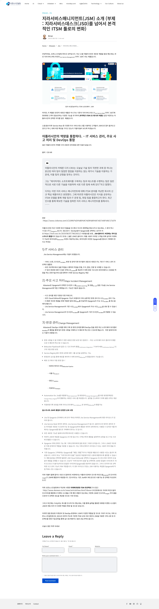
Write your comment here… (51, 556)
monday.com (71, 4)
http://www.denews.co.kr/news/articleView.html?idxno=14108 (70, 490)
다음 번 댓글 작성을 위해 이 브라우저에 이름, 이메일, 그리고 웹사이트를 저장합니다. (63, 575)
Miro (61, 4)
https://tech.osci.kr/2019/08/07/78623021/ (62, 233)
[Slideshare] (141, 604)
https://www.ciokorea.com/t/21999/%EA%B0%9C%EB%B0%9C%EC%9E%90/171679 (79, 220)
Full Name (45, 546)
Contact (36, 604)
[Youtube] (130, 604)
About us (120, 4)
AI (33, 4)
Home (27, 4)
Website (97, 546)
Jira (59, 46)
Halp (56, 503)
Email (71, 546)
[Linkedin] (134, 604)
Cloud (40, 4)
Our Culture (109, 4)
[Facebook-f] (127, 604)
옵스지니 (50, 230)
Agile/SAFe (83, 4)
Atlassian (50, 4)
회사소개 (28, 604)
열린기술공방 (54, 518)
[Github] (137, 604)
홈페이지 (20, 604)
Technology (95, 4)
